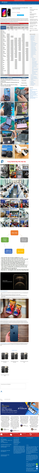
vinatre (27, 463)
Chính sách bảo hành (16, 439)
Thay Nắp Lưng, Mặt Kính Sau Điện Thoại (34, 79)
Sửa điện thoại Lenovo (33, 45)
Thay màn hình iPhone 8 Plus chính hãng (14, 362)
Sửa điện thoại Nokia (33, 47)
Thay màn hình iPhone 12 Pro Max (4, 343)
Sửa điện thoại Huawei (33, 44)
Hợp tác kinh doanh (16, 443)
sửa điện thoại (28, 446)
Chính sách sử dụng (16, 441)
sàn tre (30, 463)
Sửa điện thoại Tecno (33, 52)
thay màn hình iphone (33, 446)
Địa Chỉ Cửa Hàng (22, 0)
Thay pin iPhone (34, 73)
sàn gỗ (33, 464)
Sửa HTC (32, 56)
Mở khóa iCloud (34, 59)
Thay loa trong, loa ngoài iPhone (35, 70)
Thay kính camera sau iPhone (34, 67)
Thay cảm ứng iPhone (34, 61)
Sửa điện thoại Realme (33, 49)
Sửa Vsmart (32, 75)
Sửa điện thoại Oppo (33, 48)
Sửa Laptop (32, 81)
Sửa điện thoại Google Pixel (34, 43)
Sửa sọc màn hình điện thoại (34, 74)
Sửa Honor (32, 55)
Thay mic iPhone (34, 72)
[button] (10, 8)
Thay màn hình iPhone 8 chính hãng (24, 362)
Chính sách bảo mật (16, 440)
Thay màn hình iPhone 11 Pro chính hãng (5, 362)
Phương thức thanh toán (17, 442)
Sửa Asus (32, 41)
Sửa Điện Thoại (5, 5)
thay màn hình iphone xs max (32, 452)
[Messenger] (37, 469)
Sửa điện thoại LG (33, 46)
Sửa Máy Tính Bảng (33, 83)
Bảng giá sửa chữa (33, 35)
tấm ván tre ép (29, 464)
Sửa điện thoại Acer (33, 42)
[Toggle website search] (37, 3)
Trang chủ (2, 5)
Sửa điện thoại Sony (33, 51)
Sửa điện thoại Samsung (33, 50)
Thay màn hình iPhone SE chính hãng (5, 375)
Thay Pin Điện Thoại (33, 80)
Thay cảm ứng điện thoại (33, 76)
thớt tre (30, 465)
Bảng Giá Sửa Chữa (17, 0)
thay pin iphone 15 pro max (31, 456)
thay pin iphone (28, 455)
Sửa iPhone (9, 5)
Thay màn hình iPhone (13, 5)
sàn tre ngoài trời (33, 463)
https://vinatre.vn (29, 466)
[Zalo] (37, 466)
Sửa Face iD (33, 60)
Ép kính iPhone (33, 58)
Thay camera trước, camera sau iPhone (34, 62)
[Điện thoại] (37, 464)
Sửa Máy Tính (32, 82)
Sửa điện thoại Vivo (33, 53)
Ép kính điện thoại (33, 40)
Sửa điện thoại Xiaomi (33, 54)
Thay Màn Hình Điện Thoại (34, 77)
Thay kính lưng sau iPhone (35, 68)
